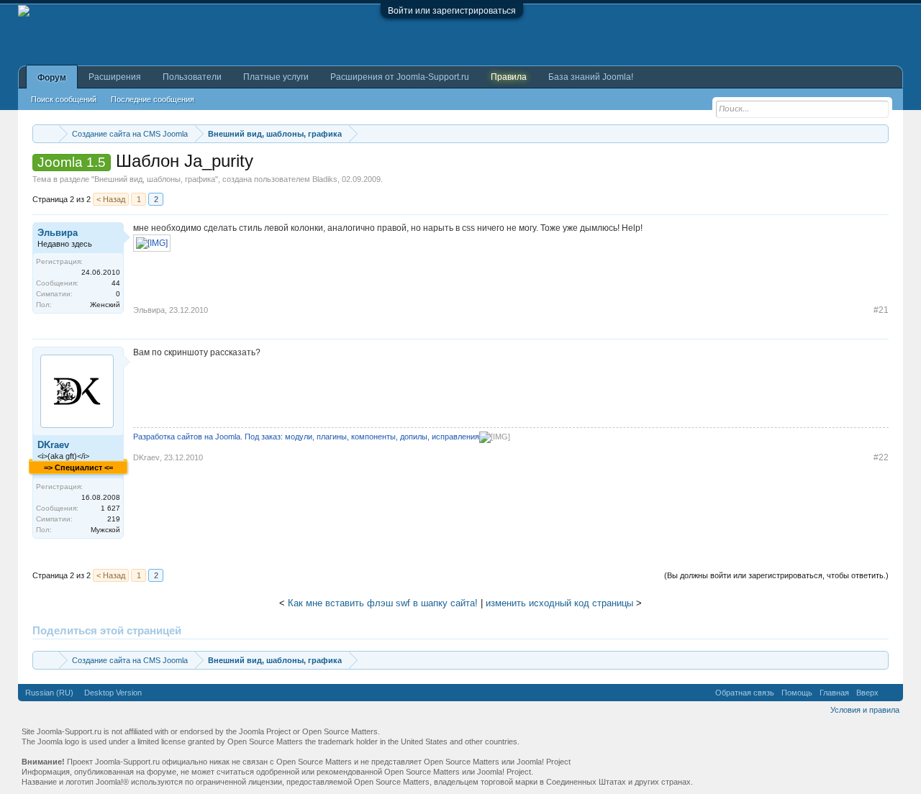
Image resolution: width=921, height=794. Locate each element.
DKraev (53, 444)
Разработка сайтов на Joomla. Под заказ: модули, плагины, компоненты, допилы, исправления (306, 436)
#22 (881, 457)
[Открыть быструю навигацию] (879, 133)
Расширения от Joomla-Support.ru (399, 77)
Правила (509, 77)
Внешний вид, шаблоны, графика (154, 179)
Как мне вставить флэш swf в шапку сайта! (383, 603)
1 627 (110, 508)
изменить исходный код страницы (559, 603)
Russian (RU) (49, 692)
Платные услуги (276, 77)
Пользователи (192, 77)
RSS (891, 693)
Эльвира (57, 232)
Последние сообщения (152, 99)
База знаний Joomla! (590, 77)
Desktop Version (113, 692)
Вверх (867, 692)
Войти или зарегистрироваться (452, 11)
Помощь (796, 692)
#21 (881, 310)
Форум (51, 78)
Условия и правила (864, 710)
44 (116, 283)
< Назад (110, 199)
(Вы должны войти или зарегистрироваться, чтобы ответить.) (776, 575)
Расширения (115, 77)
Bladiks (324, 179)
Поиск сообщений (63, 99)
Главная (834, 692)
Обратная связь (744, 692)
